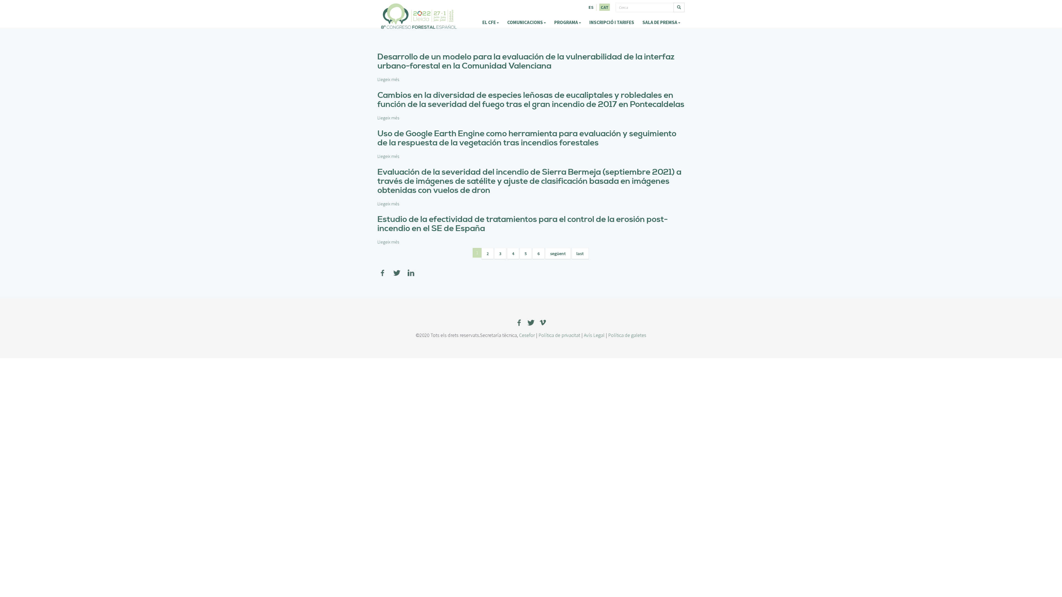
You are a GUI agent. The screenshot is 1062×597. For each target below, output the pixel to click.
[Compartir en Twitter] (397, 269)
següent (558, 253)
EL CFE (489, 22)
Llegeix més (388, 79)
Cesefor (527, 335)
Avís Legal (594, 335)
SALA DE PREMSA (660, 22)
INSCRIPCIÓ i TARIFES (611, 22)
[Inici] (419, 16)
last (580, 253)
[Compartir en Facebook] (382, 269)
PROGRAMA (566, 22)
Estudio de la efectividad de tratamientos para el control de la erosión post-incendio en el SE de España (523, 224)
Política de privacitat (559, 335)
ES (591, 7)
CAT (604, 7)
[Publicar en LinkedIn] (411, 269)
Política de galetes (627, 335)
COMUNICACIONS (525, 22)
